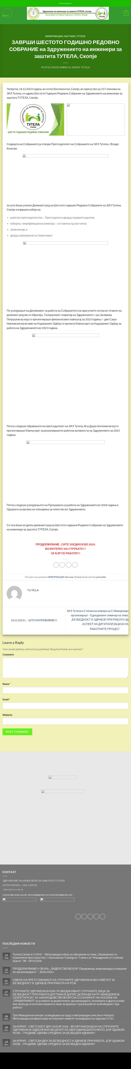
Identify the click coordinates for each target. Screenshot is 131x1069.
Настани (69, 36)
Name (7, 683)
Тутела (81, 36)
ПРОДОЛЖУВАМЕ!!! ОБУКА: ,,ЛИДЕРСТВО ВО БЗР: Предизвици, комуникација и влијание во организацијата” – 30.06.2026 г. (70, 970)
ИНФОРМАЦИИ (54, 36)
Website (7, 714)
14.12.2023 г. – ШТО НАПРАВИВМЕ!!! (33, 620)
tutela (85, 67)
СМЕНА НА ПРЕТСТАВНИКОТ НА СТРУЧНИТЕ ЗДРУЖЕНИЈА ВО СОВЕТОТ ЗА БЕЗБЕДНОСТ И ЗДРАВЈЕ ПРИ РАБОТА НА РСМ (64, 981)
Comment (8, 654)
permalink (101, 577)
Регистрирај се (65, 3)
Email (6, 699)
